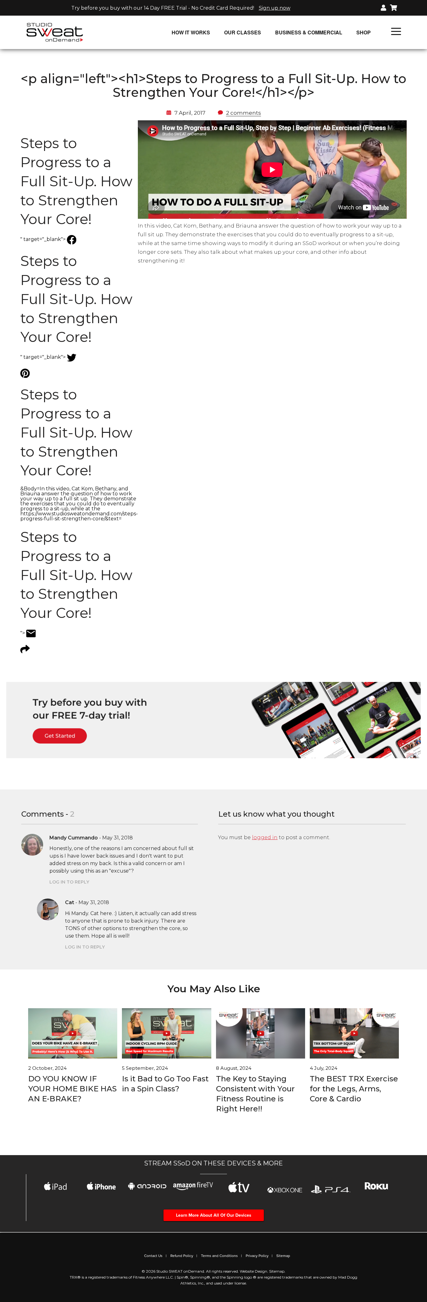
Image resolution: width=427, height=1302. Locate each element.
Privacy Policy (257, 1256)
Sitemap (283, 1256)
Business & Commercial (308, 32)
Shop (363, 32)
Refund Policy (181, 1256)
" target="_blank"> (76, 188)
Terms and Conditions (219, 1256)
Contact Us (153, 1256)
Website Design (253, 1271)
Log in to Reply (69, 882)
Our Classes (242, 32)
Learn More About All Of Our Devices (213, 1215)
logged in (265, 837)
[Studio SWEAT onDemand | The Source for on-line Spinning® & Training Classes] (55, 32)
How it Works (191, 32)
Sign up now (274, 8)
